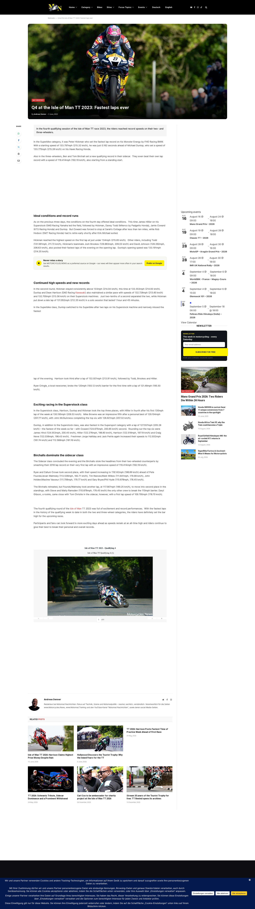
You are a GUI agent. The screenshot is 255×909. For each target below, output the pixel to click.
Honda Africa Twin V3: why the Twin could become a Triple (211, 423)
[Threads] (18, 153)
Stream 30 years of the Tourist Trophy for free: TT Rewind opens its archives (148, 797)
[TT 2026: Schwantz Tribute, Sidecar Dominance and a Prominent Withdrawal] (51, 779)
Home (72, 7)
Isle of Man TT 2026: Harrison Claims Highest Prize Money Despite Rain (50, 756)
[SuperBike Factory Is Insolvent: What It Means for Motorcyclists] (188, 454)
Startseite (51, 18)
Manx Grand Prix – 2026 (202, 224)
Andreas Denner (40, 114)
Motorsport (38, 100)
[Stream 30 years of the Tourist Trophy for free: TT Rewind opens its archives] (149, 779)
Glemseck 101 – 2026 (201, 296)
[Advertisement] (100, 191)
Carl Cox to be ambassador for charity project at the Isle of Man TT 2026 (96, 797)
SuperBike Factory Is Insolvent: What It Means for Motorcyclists (212, 452)
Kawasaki (80, 292)
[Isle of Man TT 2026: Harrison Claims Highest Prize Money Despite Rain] (51, 738)
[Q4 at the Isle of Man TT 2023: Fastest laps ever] (127, 71)
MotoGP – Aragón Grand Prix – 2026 (208, 251)
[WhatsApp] (18, 133)
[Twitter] (18, 147)
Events (141, 7)
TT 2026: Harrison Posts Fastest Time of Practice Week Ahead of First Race (147, 730)
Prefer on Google (154, 263)
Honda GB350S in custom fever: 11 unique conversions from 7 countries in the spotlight (212, 410)
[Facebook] (18, 140)
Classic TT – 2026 (199, 238)
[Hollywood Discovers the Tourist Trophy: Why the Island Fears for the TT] (100, 738)
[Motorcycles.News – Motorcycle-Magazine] (55, 7)
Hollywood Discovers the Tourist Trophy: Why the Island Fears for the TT (100, 756)
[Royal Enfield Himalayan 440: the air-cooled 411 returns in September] (188, 439)
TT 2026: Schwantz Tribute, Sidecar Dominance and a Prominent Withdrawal (48, 797)
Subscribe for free (206, 352)
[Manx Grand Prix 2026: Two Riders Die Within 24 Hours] (204, 380)
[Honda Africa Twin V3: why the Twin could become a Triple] (188, 426)
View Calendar (189, 322)
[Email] (18, 160)
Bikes (99, 7)
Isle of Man (76, 508)
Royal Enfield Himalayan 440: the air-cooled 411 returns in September (212, 438)
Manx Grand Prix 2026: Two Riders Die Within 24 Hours (202, 398)
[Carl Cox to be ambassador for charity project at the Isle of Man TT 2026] (100, 779)
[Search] (206, 7)
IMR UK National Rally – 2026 (205, 265)
